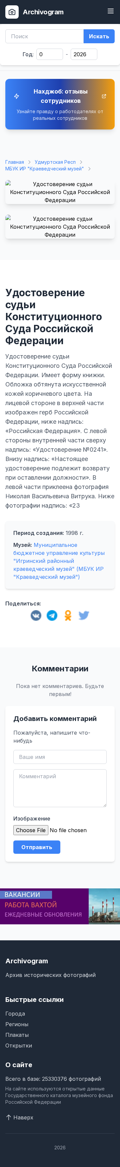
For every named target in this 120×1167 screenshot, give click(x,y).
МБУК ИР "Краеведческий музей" (44, 168)
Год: (28, 54)
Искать (99, 36)
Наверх (23, 1117)
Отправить (36, 847)
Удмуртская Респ (55, 162)
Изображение (31, 818)
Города (15, 1013)
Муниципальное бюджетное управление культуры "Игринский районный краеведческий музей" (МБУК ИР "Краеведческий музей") (59, 561)
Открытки (18, 1045)
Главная (14, 162)
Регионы (16, 1024)
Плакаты (17, 1035)
